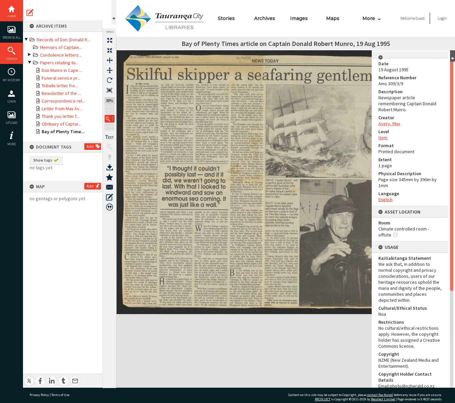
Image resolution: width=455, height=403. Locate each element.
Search (11, 59)
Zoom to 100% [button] (109, 90)
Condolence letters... (61, 55)
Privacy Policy (39, 395)
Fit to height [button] (109, 70)
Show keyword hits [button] (109, 147)
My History (11, 80)
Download (109, 167)
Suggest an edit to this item (30, 12)
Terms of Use (60, 395)
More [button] (11, 144)
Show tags (42, 160)
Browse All (12, 37)
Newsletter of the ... (61, 93)
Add (90, 146)
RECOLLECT (322, 399)
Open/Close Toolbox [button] (113, 12)
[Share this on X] (29, 377)
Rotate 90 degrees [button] (109, 80)
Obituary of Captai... (61, 124)
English (385, 199)
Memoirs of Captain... (61, 47)
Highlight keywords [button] (109, 157)
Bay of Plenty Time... (63, 132)
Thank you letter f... (60, 116)
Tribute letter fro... (60, 86)
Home (11, 16)
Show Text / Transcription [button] (109, 137)
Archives (264, 18)
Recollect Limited (383, 399)
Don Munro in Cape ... (62, 70)
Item (382, 138)
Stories (226, 18)
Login (11, 101)
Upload (11, 123)
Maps (332, 18)
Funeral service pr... (61, 78)
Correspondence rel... (63, 101)
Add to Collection (109, 177)
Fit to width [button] (109, 60)
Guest (420, 18)
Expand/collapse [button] (452, 56)
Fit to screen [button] (109, 50)
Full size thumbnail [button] (109, 40)
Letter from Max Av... (62, 109)
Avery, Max (389, 124)
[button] (110, 119)
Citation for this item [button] (109, 207)
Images (299, 18)
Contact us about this (109, 187)
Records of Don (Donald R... (63, 40)
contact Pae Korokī (380, 395)
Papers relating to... (59, 63)
